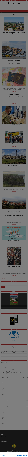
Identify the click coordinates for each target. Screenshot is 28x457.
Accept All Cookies (20, 455)
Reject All (25, 455)
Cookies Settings (3, 455)
